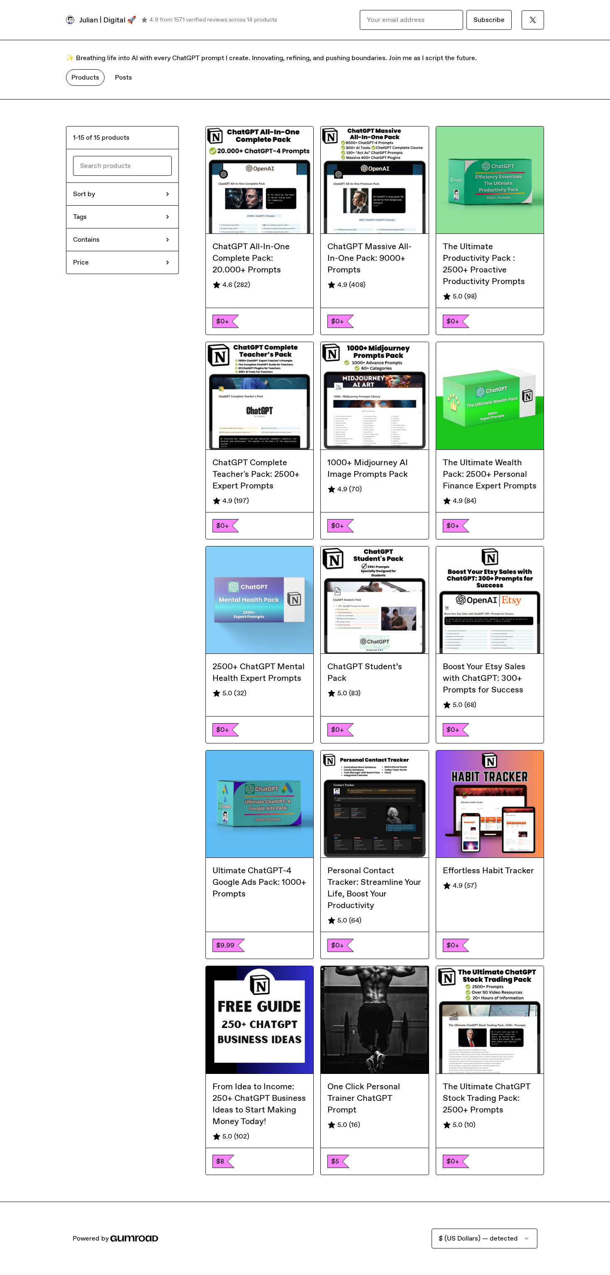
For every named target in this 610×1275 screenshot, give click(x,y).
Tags (80, 217)
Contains (86, 239)
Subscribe (489, 20)
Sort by (84, 194)
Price (81, 262)
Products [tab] (85, 77)
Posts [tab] (123, 77)
